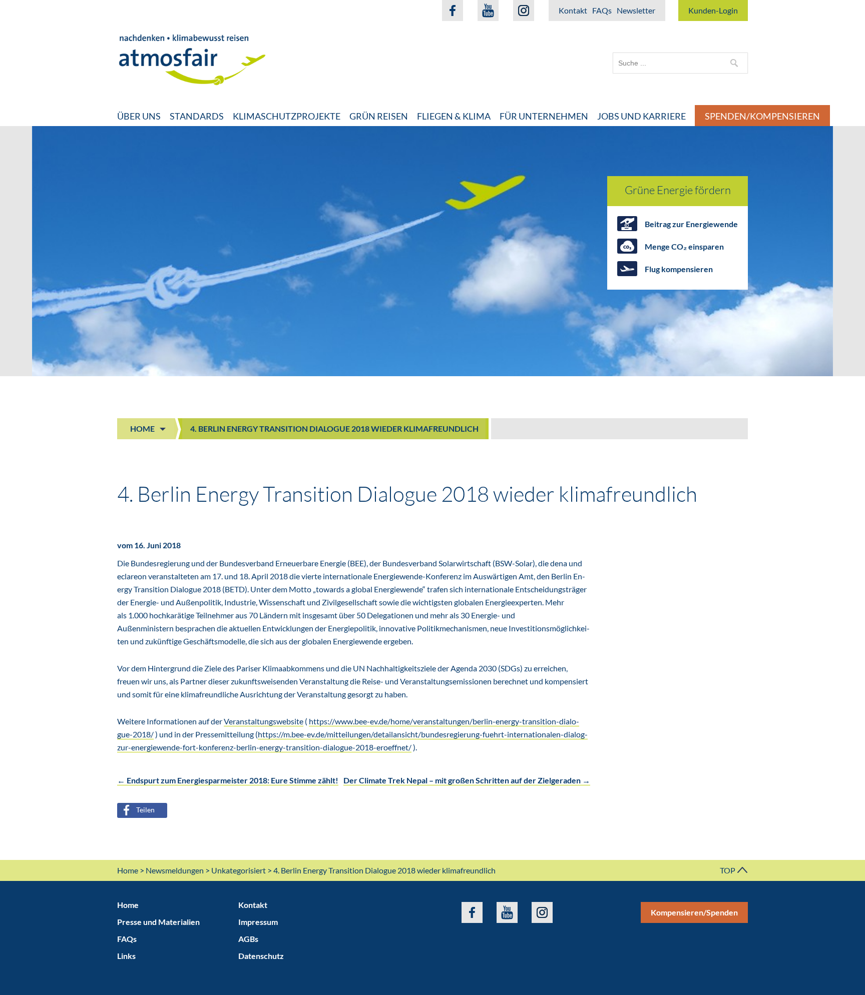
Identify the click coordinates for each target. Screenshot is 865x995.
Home (142, 428)
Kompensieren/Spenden (694, 912)
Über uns (139, 116)
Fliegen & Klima (454, 116)
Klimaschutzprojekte (286, 116)
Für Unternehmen (544, 116)
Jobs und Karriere (641, 116)
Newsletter (636, 10)
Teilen (145, 809)
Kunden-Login (713, 10)
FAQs (602, 10)
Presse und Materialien (158, 921)
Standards (197, 116)
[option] (432, 251)
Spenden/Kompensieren (762, 116)
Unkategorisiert (238, 870)
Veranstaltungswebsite (263, 721)
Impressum (258, 921)
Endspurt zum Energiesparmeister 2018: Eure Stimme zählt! (227, 780)
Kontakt (573, 10)
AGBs (248, 938)
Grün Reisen (378, 116)
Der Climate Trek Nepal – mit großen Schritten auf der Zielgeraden (466, 780)
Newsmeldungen (175, 870)
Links (126, 955)
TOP (728, 870)
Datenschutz (261, 955)
